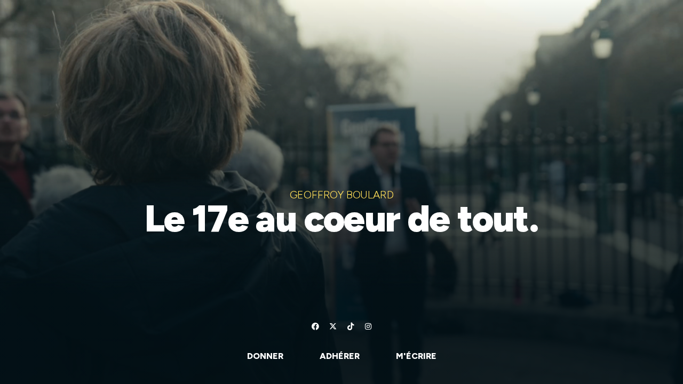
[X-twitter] (332, 326)
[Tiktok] (350, 326)
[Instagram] (368, 326)
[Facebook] (315, 326)
